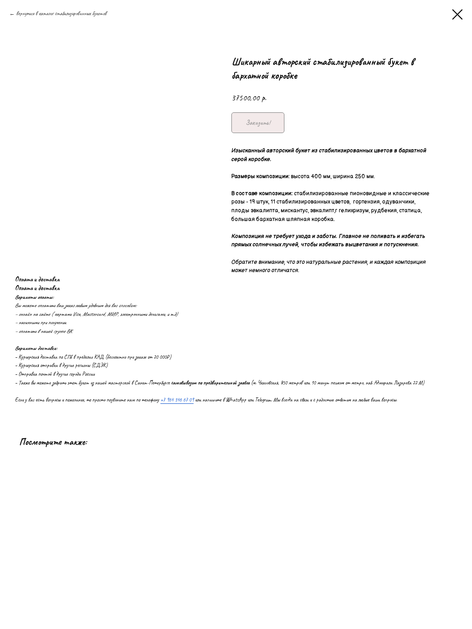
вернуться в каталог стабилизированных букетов (61, 13)
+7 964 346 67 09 (177, 399)
